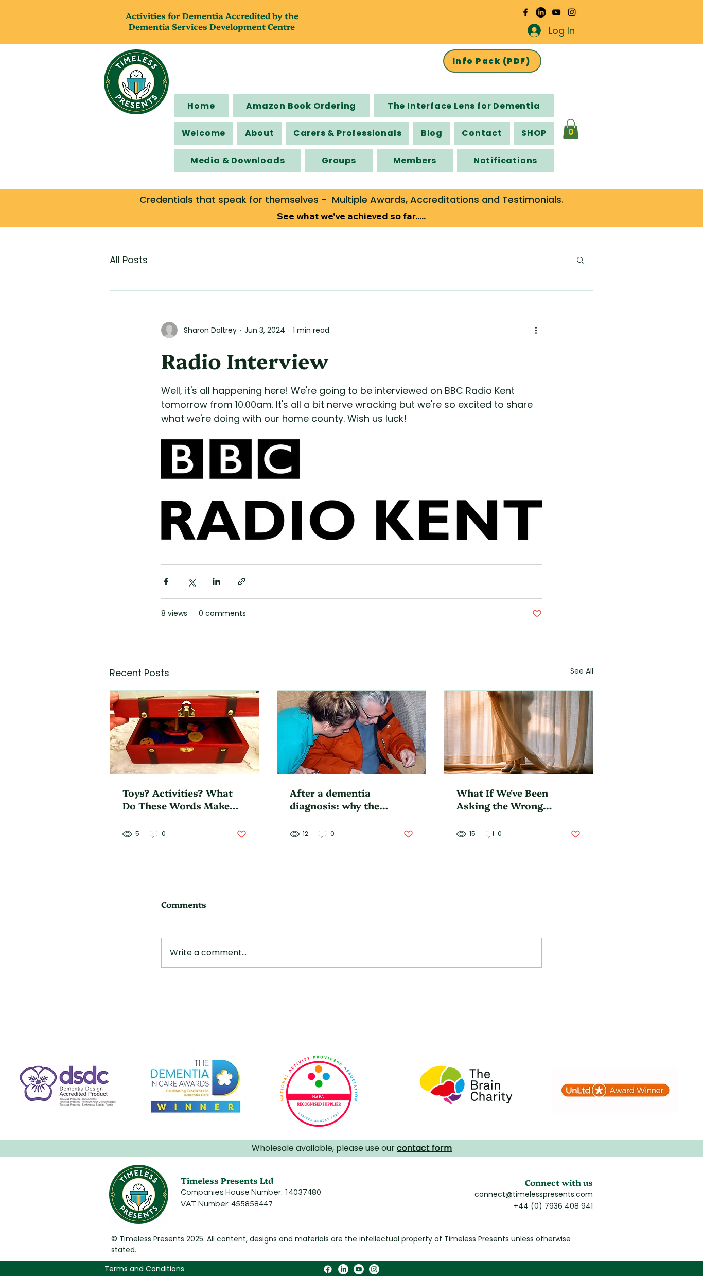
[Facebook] (525, 12)
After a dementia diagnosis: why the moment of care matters (348, 799)
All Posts (129, 259)
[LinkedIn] (541, 12)
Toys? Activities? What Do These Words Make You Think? (177, 799)
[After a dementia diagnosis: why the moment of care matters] (351, 732)
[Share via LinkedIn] (216, 582)
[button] (571, 129)
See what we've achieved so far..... (351, 216)
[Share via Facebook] (166, 582)
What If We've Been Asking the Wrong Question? (502, 799)
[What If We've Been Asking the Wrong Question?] (518, 732)
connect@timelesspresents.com (533, 1194)
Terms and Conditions (144, 1269)
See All (581, 671)
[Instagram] (572, 12)
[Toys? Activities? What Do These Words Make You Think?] (184, 732)
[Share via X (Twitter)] (191, 582)
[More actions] (536, 330)
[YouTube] (556, 12)
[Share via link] (242, 582)
